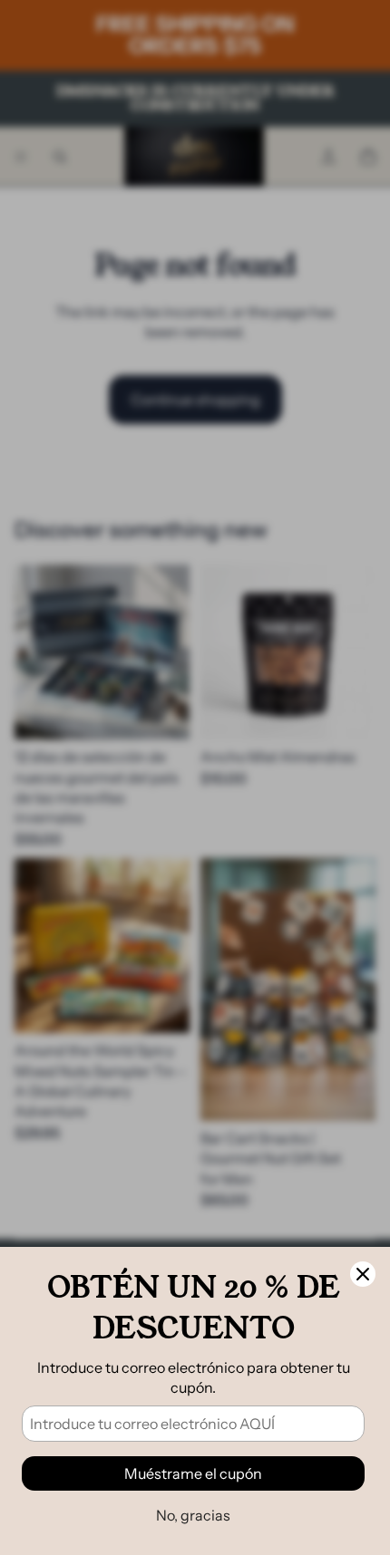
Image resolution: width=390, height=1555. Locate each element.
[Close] (362, 1274)
